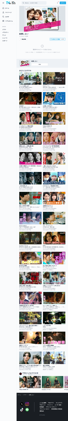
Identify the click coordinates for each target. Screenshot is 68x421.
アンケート (50, 404)
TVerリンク (42, 404)
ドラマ (24, 394)
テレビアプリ (59, 402)
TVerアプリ (51, 402)
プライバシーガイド (44, 409)
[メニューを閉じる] (3, 3)
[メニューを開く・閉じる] (57, 3)
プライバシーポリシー (51, 407)
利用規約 (42, 407)
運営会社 (42, 411)
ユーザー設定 (58, 404)
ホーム (19, 394)
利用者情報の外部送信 (56, 409)
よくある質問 (43, 402)
